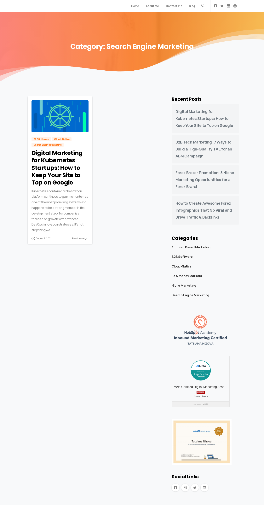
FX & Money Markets (187, 276)
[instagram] (235, 6)
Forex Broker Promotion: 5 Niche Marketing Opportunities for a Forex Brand (204, 179)
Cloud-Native (182, 266)
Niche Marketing (184, 285)
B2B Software (182, 257)
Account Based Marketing (191, 247)
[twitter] (222, 6)
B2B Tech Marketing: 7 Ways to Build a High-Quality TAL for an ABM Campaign (203, 149)
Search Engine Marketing (190, 295)
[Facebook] (215, 6)
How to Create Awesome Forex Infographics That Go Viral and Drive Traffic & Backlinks (203, 210)
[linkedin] (228, 6)
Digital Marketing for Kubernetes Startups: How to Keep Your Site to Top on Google (57, 168)
